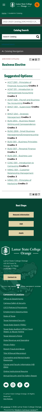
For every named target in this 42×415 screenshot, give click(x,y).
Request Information (21, 215)
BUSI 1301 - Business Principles (22, 142)
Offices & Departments (13, 299)
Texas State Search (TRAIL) (14, 325)
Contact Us (12, 277)
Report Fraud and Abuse (14, 349)
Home (4, 13)
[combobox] (21, 21)
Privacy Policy (9, 345)
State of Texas (9, 316)
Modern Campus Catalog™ (26, 410)
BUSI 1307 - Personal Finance (21, 149)
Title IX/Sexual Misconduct (14, 353)
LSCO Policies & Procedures (15, 307)
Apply (21, 233)
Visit (21, 224)
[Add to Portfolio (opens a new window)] (33, 59)
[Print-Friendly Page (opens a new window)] (36, 59)
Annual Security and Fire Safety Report (20, 376)
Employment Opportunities (15, 312)
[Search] (37, 37)
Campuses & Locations (13, 295)
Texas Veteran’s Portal (12, 336)
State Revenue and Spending (16, 340)
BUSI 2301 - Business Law (19, 156)
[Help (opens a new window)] (39, 59)
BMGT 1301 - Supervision (19, 107)
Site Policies (8, 399)
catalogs (6, 407)
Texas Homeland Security (14, 320)
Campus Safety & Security (14, 303)
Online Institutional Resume (15, 371)
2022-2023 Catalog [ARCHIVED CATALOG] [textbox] (21, 22)
